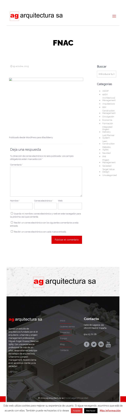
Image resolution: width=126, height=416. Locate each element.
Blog (62, 344)
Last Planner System (108, 136)
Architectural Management (109, 99)
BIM (104, 107)
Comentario (16, 164)
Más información (110, 410)
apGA (105, 94)
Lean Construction (108, 142)
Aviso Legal (70, 398)
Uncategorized (109, 175)
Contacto (64, 350)
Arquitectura (108, 104)
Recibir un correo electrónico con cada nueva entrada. (40, 232)
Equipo (63, 338)
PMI (104, 156)
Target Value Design (108, 170)
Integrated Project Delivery (107, 129)
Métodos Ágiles (106, 148)
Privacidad (83, 398)
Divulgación (108, 116)
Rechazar (90, 410)
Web (60, 200)
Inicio (62, 320)
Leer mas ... (14, 371)
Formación (107, 123)
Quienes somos (67, 326)
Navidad (106, 153)
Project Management (109, 161)
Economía (107, 120)
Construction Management (109, 111)
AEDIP (105, 91)
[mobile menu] (114, 16)
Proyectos (65, 332)
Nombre (15, 200)
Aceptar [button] (77, 410)
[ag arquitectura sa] (36, 16)
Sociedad (106, 166)
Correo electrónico (43, 200)
